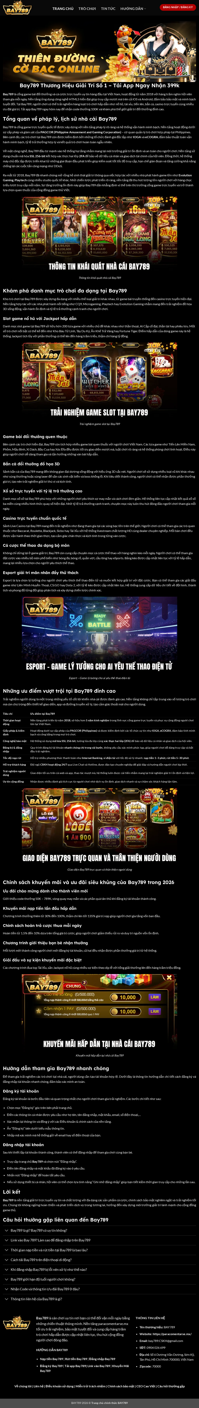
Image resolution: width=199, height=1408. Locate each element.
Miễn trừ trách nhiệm (90, 1386)
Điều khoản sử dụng (59, 1386)
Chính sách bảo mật (120, 1386)
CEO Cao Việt (145, 1386)
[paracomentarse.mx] (25, 8)
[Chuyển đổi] (6, 1231)
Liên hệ (39, 1386)
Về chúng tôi (22, 1386)
